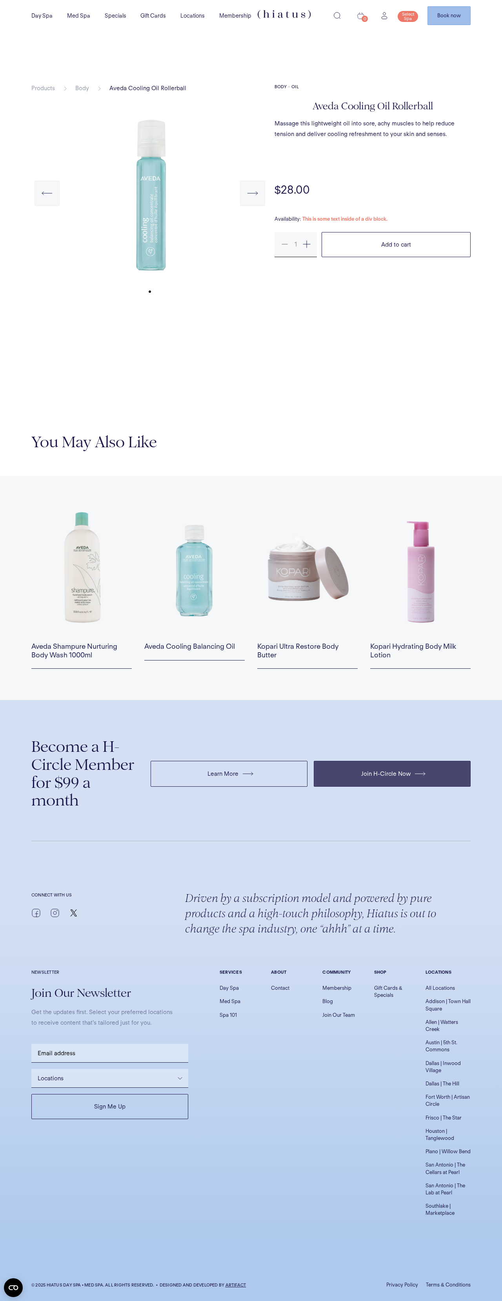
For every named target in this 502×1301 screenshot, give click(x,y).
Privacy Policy (402, 1285)
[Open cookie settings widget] (13, 1287)
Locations (192, 16)
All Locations (440, 988)
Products (43, 88)
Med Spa (78, 16)
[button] (47, 201)
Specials (115, 16)
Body (82, 88)
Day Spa (42, 16)
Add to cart (396, 244)
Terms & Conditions (448, 1285)
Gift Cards (153, 16)
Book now (449, 15)
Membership (235, 16)
